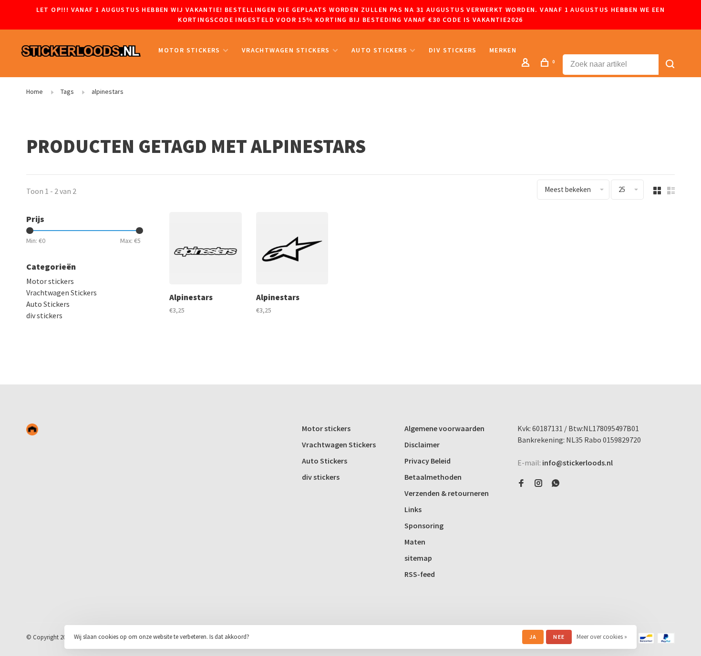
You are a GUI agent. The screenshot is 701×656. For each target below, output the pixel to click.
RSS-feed (419, 574)
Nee (559, 636)
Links (413, 509)
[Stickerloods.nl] (32, 429)
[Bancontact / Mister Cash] (646, 641)
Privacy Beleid (427, 460)
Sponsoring (423, 525)
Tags (67, 91)
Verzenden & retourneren (446, 493)
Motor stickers (189, 50)
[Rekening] (527, 64)
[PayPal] (666, 641)
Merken (502, 50)
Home (34, 91)
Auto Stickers (379, 50)
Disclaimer (422, 444)
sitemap (418, 558)
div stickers (453, 50)
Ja (532, 636)
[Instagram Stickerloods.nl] (538, 483)
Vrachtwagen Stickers (286, 50)
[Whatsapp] (555, 483)
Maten (414, 541)
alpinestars (108, 91)
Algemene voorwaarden (444, 428)
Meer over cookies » (602, 637)
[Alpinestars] (205, 249)
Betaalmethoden (433, 477)
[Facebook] (521, 483)
